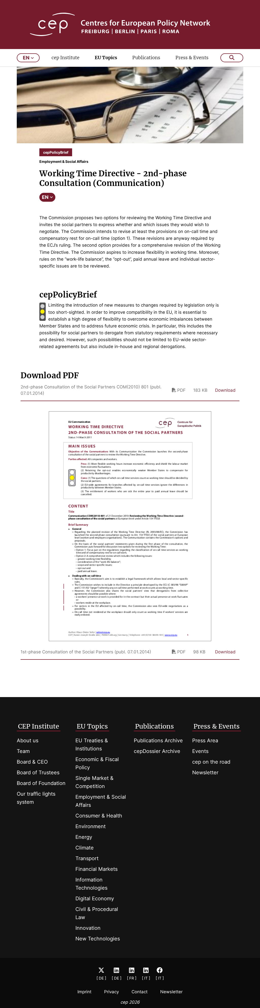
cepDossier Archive (157, 751)
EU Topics (106, 57)
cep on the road (211, 762)
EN (45, 197)
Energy (83, 837)
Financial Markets (96, 869)
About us (27, 740)
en (26, 58)
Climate (84, 848)
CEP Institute (38, 726)
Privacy (111, 991)
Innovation (88, 928)
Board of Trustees (38, 772)
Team (23, 751)
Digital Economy (94, 898)
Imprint (84, 991)
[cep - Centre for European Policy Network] (130, 24)
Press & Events (191, 57)
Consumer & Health (98, 816)
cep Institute (65, 57)
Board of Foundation (41, 783)
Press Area (205, 740)
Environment (90, 826)
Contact (140, 991)
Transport (87, 858)
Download (225, 390)
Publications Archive (158, 740)
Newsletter (205, 772)
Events (200, 751)
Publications (146, 57)
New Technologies (97, 939)
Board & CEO (32, 762)
